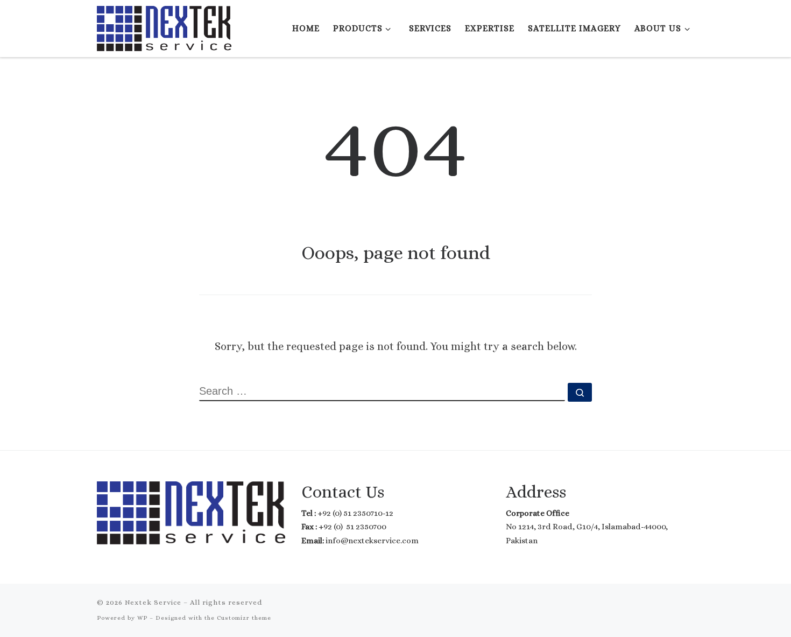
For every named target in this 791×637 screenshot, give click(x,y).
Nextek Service (153, 602)
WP (142, 617)
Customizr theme (244, 617)
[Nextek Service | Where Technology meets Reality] (164, 26)
